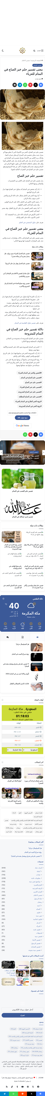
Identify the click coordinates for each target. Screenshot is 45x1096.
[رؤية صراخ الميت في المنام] (37, 657)
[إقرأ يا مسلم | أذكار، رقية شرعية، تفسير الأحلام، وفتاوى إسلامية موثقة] (22, 50)
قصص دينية (38, 936)
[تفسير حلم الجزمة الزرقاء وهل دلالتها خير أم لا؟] (33, 536)
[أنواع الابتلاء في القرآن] (11, 773)
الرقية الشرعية (38, 816)
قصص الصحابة (35, 947)
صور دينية (39, 916)
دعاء (21, 824)
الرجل (38, 923)
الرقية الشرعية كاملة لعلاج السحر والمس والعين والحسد (26, 820)
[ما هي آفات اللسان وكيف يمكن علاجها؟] (22, 982)
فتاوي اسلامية (37, 919)
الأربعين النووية (28, 813)
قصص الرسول (35, 943)
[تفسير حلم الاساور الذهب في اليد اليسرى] (12, 577)
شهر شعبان (29, 831)
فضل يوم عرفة (19, 831)
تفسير (6, 820)
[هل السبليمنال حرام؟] (37, 647)
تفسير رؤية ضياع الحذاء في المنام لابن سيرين (23, 457)
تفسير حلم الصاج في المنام (30, 377)
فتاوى (38, 912)
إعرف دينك (38, 868)
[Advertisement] (22, 23)
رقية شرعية (13, 824)
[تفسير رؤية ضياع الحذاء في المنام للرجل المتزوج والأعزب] (37, 286)
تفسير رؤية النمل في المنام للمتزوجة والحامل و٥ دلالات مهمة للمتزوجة (13, 547)
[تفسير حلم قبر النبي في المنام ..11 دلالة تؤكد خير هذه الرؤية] (33, 558)
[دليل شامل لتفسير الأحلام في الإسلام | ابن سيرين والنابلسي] (37, 276)
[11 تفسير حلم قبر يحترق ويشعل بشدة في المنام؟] (37, 667)
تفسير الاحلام (26, 60)
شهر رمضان (38, 831)
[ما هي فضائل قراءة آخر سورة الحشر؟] (33, 773)
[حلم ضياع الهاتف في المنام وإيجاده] (12, 558)
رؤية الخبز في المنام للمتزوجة (29, 406)
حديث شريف (28, 824)
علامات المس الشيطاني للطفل (19, 683)
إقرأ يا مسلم (38, 813)
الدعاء (14, 813)
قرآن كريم (9, 831)
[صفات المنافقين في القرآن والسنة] (33, 793)
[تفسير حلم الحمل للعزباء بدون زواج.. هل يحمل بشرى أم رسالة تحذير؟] (37, 256)
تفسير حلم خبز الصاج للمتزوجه (29, 392)
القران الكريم (38, 892)
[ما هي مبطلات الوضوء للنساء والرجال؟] (8, 973)
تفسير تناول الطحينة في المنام (25, 323)
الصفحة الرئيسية (36, 60)
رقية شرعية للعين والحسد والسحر (32, 828)
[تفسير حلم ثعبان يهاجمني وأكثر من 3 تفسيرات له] (33, 577)
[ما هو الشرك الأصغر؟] (8, 982)
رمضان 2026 (9, 828)
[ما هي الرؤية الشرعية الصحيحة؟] (11, 793)
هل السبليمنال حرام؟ (22, 644)
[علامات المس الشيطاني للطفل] (37, 686)
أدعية (38, 906)
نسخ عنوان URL (23, 418)
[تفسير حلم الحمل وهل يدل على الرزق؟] (37, 266)
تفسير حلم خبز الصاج (32, 382)
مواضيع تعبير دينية (34, 881)
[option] (22, 452)
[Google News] (22, 425)
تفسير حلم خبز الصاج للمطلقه (29, 396)
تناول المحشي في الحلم (27, 222)
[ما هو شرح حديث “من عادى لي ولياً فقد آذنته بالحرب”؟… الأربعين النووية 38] (36, 964)
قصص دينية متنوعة (34, 950)
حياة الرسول (38, 899)
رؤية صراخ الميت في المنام (20, 654)
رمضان (18, 828)
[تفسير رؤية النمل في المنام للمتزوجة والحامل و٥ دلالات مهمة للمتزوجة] (12, 536)
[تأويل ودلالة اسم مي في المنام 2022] (37, 677)
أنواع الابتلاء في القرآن (14, 781)
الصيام (38, 909)
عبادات (38, 875)
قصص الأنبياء (36, 940)
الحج (20, 813)
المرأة (38, 926)
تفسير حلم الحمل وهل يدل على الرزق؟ (17, 263)
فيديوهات (39, 933)
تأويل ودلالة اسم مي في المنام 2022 (17, 674)
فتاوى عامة (36, 930)
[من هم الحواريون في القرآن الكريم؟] (36, 982)
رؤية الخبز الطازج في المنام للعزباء (27, 401)
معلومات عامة (35, 878)
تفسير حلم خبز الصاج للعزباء (30, 387)
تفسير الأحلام (38, 824)
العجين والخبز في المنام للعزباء (29, 373)
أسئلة (38, 871)
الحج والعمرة (38, 885)
